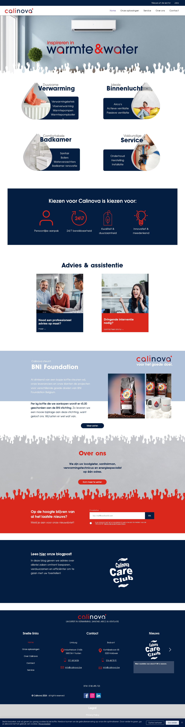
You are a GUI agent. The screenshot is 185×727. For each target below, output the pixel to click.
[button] (129, 10)
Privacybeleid (44, 724)
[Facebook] (86, 695)
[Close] (181, 722)
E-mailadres (94, 510)
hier (42, 554)
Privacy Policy (92, 715)
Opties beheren (155, 723)
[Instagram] (92, 695)
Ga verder (172, 723)
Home (31, 642)
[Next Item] (170, 650)
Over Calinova (31, 656)
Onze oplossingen (30, 649)
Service (30, 670)
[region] (59, 307)
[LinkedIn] (98, 695)
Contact (31, 663)
